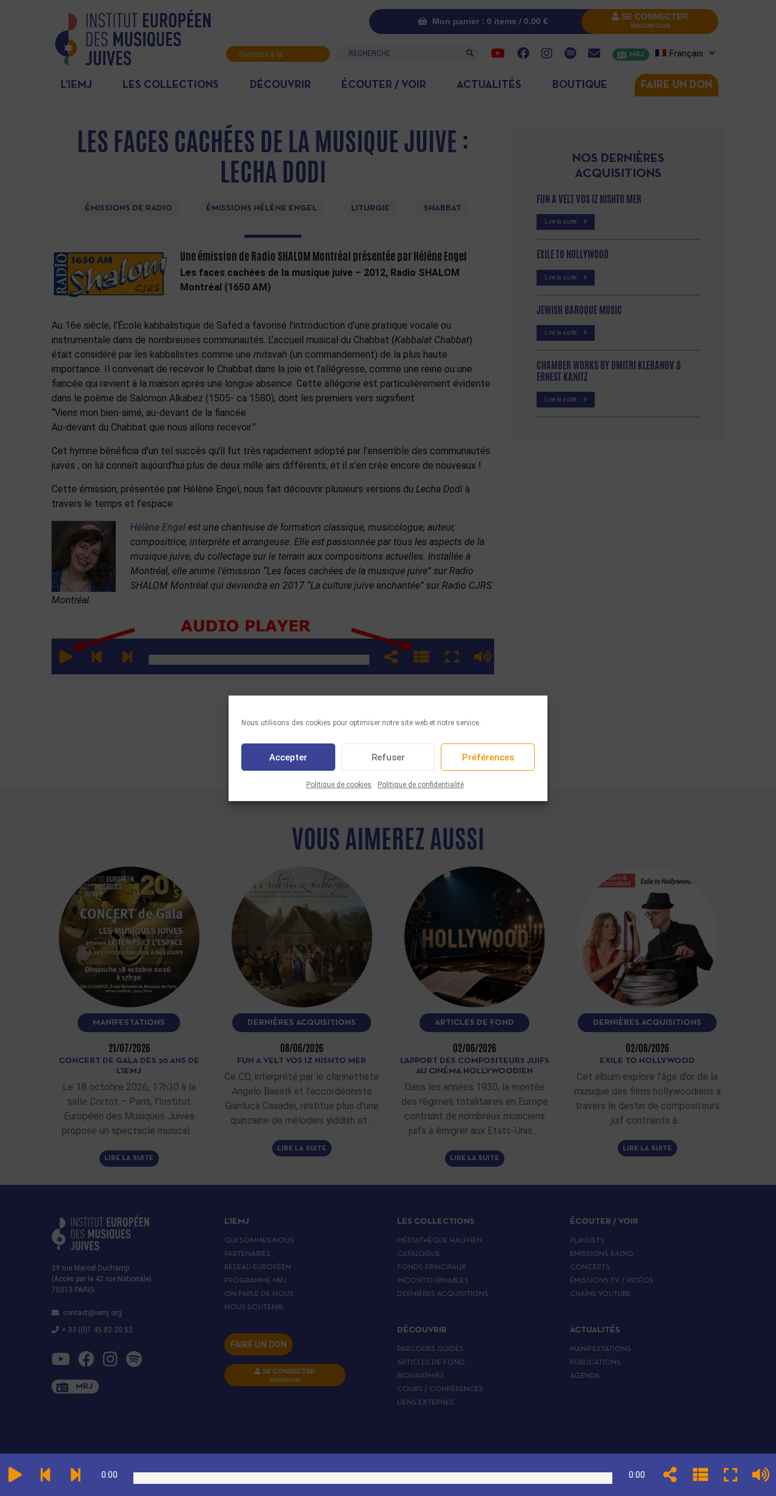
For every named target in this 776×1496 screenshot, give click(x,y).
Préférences (488, 756)
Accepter (288, 756)
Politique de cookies (339, 784)
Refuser (388, 756)
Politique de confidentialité (421, 784)
